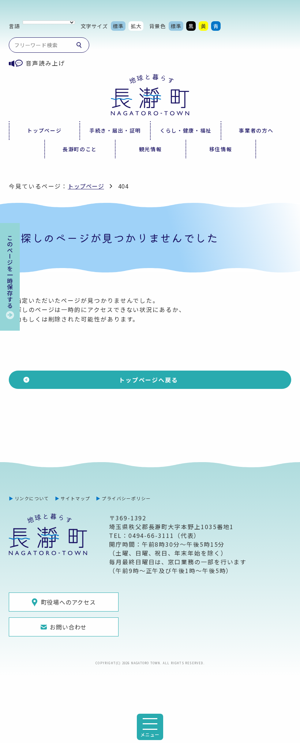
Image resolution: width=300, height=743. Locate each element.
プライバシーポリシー (126, 498)
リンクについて (32, 498)
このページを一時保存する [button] (9, 272)
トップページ (44, 130)
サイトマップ (75, 498)
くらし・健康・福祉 (185, 130)
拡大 (136, 26)
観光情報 (150, 149)
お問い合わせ (68, 627)
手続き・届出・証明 (115, 130)
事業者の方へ (256, 130)
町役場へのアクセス (68, 602)
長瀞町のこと (80, 149)
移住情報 (220, 149)
